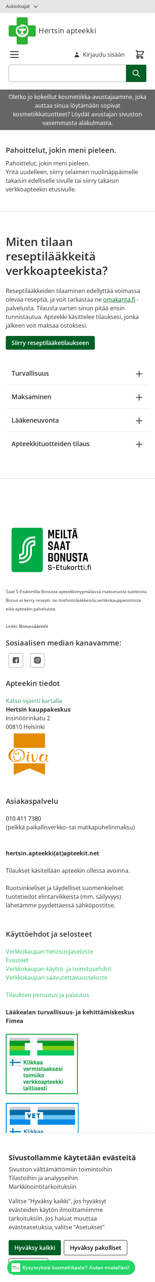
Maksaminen (31, 396)
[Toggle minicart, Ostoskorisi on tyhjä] (139, 54)
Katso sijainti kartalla (34, 701)
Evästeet (17, 960)
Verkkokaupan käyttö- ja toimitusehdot (58, 969)
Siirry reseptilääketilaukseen (50, 343)
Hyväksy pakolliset (95, 1248)
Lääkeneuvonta (35, 420)
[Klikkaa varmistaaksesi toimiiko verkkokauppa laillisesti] (77, 1064)
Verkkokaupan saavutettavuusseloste (56, 977)
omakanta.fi (119, 299)
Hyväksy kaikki (34, 1248)
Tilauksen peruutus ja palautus (47, 995)
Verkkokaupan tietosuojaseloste (49, 951)
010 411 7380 (23, 819)
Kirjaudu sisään (104, 55)
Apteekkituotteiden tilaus (51, 443)
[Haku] (136, 73)
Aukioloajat (18, 6)
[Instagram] (37, 660)
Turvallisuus (30, 373)
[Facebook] (16, 660)
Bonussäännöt (33, 626)
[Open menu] (14, 54)
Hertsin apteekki (67, 30)
